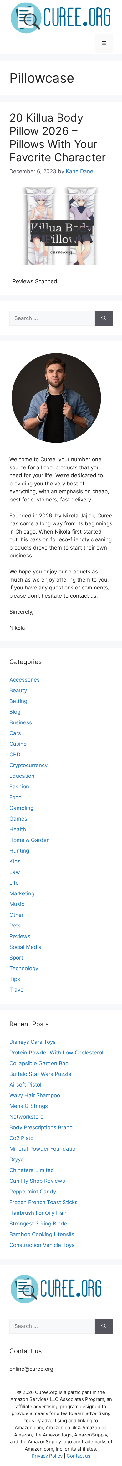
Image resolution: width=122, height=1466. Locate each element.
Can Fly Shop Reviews (37, 1181)
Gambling (21, 808)
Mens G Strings (28, 1106)
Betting (18, 701)
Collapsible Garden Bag (39, 1063)
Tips (14, 979)
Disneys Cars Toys (32, 1042)
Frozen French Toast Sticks (43, 1202)
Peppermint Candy (32, 1191)
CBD (14, 754)
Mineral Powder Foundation (44, 1149)
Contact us (78, 1456)
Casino (18, 744)
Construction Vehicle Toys (41, 1245)
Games (18, 819)
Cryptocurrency (28, 765)
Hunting (19, 851)
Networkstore (26, 1117)
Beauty (18, 690)
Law (14, 872)
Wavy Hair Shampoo (34, 1095)
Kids (15, 861)
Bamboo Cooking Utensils (41, 1234)
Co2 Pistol (22, 1138)
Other (16, 915)
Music (16, 904)
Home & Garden (29, 840)
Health (17, 829)
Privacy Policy (47, 1456)
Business (20, 722)
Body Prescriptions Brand (41, 1127)
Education (21, 776)
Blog (14, 712)
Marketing (21, 893)
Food (15, 797)
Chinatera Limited (31, 1170)
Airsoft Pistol (25, 1085)
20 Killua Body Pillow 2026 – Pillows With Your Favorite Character (57, 137)
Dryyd (16, 1159)
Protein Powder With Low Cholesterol (56, 1052)
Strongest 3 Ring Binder (39, 1223)
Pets (15, 925)
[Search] (104, 318)
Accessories (24, 680)
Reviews (19, 936)
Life (14, 883)
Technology (23, 968)
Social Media (25, 947)
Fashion (19, 786)
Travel (17, 990)
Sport (16, 957)
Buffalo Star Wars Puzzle (40, 1074)
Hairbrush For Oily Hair (37, 1213)
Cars (15, 733)
